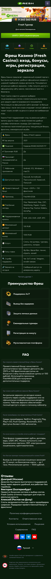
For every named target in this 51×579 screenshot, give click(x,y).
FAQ (34, 529)
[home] (25, 3)
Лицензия (39, 524)
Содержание (21, 529)
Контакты (13, 518)
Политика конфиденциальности (25, 513)
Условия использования (18, 524)
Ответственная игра (32, 518)
